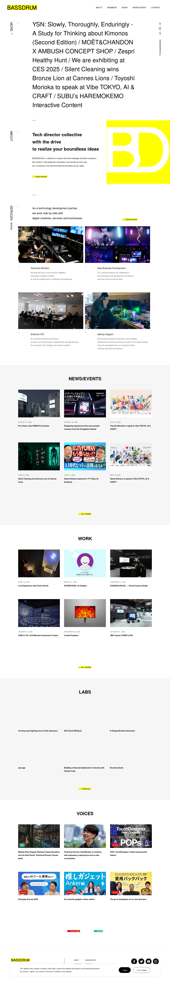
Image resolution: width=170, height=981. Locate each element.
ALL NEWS (86, 514)
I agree (124, 970)
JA (160, 23)
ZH (160, 33)
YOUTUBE (74, 929)
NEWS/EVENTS (139, 7)
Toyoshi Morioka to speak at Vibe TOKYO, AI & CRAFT (84, 86)
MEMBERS (112, 7)
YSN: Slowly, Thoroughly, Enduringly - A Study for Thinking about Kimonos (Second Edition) (83, 33)
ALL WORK (86, 667)
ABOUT (99, 7)
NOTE (99, 929)
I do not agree (142, 970)
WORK (125, 7)
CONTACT (155, 7)
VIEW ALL (86, 787)
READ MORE (41, 177)
